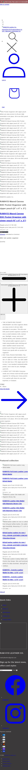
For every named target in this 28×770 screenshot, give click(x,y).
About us (5, 608)
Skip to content (4, 4)
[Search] (14, 42)
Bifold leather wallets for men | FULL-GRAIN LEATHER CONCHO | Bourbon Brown (15, 535)
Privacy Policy (7, 619)
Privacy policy (6, 761)
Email (14, 670)
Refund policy (6, 759)
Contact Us (6, 616)
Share (2, 384)
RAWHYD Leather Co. (10, 755)
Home (4, 605)
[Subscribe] (16, 670)
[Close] (0, 412)
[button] (1, 1)
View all (2, 592)
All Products (6, 612)
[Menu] (3, 22)
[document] (14, 132)
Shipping (2, 234)
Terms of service (7, 763)
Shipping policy (7, 766)
